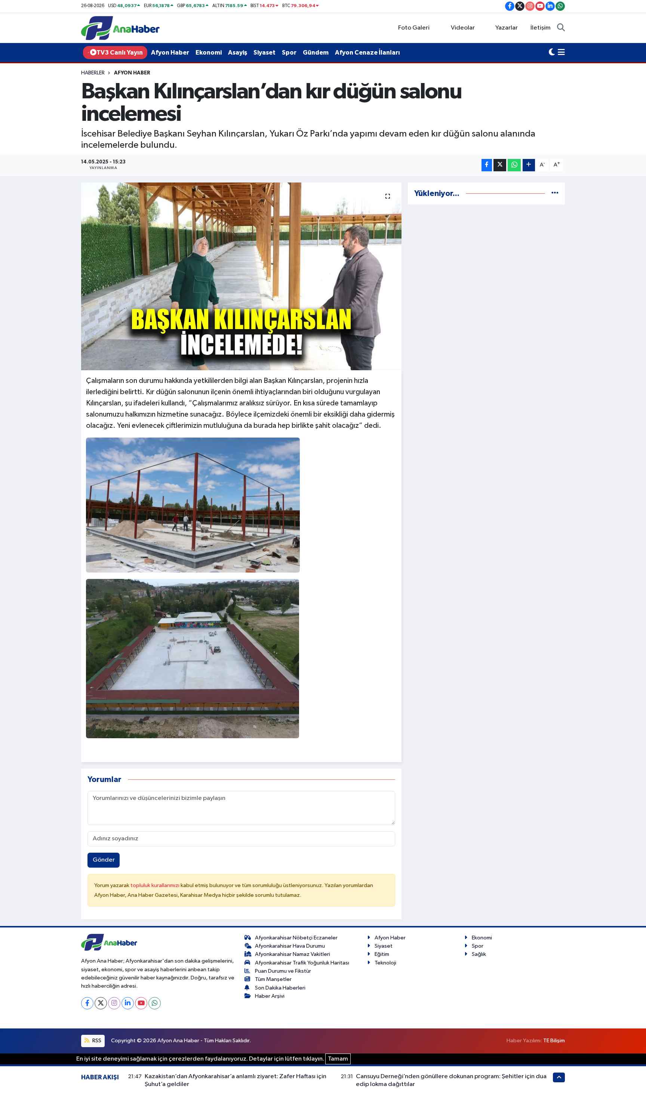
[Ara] (561, 28)
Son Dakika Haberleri (280, 988)
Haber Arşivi (269, 996)
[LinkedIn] (127, 1003)
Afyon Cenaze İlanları (367, 52)
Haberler (93, 73)
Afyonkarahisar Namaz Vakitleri (292, 954)
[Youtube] (141, 1003)
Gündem (316, 52)
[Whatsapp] (154, 1003)
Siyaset (264, 52)
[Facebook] (87, 1003)
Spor (289, 52)
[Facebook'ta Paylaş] (487, 165)
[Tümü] (555, 193)
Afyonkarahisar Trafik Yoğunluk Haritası (302, 963)
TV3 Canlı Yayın (119, 52)
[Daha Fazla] (529, 165)
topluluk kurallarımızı (155, 885)
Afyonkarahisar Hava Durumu (290, 946)
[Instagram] (114, 1003)
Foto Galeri (414, 28)
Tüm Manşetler (273, 979)
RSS (96, 1040)
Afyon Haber (170, 52)
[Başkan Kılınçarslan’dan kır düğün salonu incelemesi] (241, 276)
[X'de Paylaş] (499, 165)
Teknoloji (385, 963)
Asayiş (237, 52)
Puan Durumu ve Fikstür (283, 971)
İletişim (540, 28)
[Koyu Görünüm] (552, 53)
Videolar (463, 28)
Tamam (338, 1059)
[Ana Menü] (561, 53)
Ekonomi (209, 52)
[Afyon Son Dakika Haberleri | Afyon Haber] (120, 28)
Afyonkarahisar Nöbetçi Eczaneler (296, 938)
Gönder (104, 860)
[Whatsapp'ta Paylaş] (514, 165)
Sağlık (479, 954)
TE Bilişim (554, 1040)
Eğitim (382, 954)
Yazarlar (506, 28)
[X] (101, 1003)
